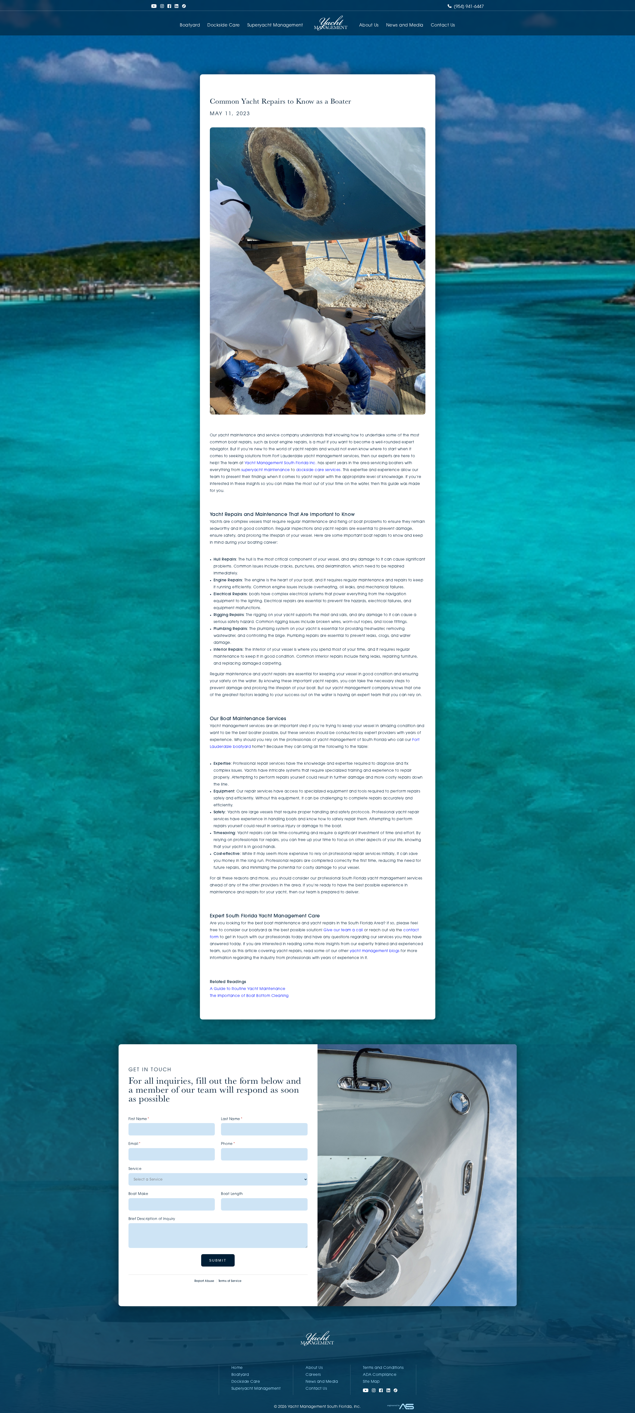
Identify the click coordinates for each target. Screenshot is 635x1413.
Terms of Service (230, 1281)
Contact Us (443, 25)
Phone (236, 1144)
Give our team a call (343, 930)
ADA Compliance (379, 1375)
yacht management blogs (375, 951)
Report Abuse (204, 1281)
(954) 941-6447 (468, 7)
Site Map (371, 1382)
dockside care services (318, 470)
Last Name (239, 1119)
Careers (313, 1375)
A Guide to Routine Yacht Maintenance (248, 989)
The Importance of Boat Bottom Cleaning (250, 996)
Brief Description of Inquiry (151, 1219)
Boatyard (190, 25)
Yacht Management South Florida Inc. (281, 463)
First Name (146, 1119)
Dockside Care (223, 25)
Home (237, 1368)
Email (142, 1144)
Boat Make (138, 1194)
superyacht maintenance (265, 470)
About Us (369, 25)
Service (135, 1169)
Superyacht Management (275, 25)
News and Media (404, 25)
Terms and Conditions (383, 1368)
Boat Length (232, 1194)
